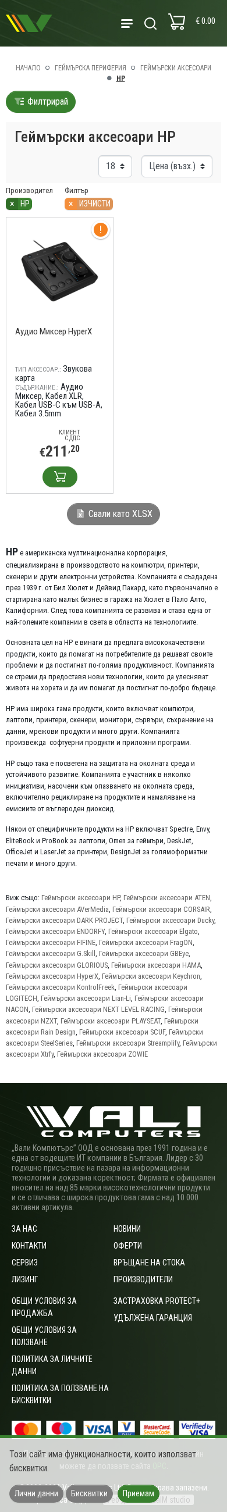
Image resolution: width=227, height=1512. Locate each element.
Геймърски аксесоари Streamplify (127, 1043)
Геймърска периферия (90, 68)
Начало (28, 68)
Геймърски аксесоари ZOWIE (102, 1054)
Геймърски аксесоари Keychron (151, 976)
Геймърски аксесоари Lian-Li (86, 998)
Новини (127, 1228)
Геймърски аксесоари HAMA (156, 965)
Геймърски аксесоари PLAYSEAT (111, 1021)
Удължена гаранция (153, 1317)
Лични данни (36, 1493)
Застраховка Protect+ (157, 1301)
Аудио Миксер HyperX (53, 331)
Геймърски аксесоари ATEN (166, 897)
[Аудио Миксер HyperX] (59, 270)
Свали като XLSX (119, 513)
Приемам (138, 1493)
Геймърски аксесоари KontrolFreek (60, 987)
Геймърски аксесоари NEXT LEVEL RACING (98, 1009)
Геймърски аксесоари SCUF (122, 1032)
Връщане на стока (149, 1262)
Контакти (29, 1245)
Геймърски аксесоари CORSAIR (161, 909)
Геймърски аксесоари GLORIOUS (57, 965)
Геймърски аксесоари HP (80, 897)
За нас (24, 1228)
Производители (143, 1279)
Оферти (128, 1245)
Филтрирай (46, 101)
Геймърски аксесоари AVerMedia (57, 909)
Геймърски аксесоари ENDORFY (55, 931)
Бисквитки (89, 1493)
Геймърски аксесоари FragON (146, 942)
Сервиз (25, 1262)
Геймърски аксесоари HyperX (52, 976)
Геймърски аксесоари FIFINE (50, 942)
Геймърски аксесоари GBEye (144, 953)
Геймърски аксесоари (175, 68)
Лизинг (25, 1279)
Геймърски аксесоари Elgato (153, 931)
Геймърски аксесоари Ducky (170, 920)
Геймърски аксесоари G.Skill (50, 953)
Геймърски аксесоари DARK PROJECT (64, 920)
